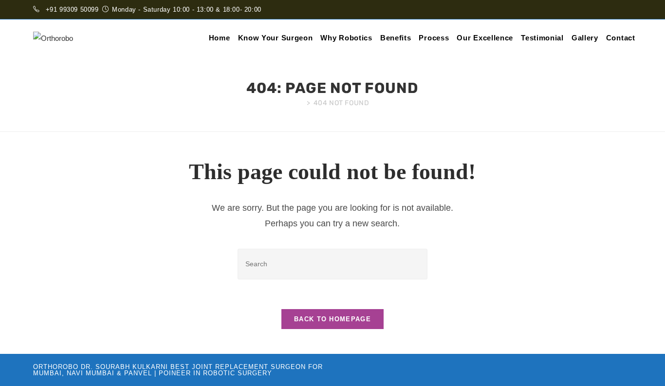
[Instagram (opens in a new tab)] (628, 10)
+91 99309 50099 (72, 9)
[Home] (300, 103)
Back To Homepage (332, 319)
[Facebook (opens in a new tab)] (618, 10)
